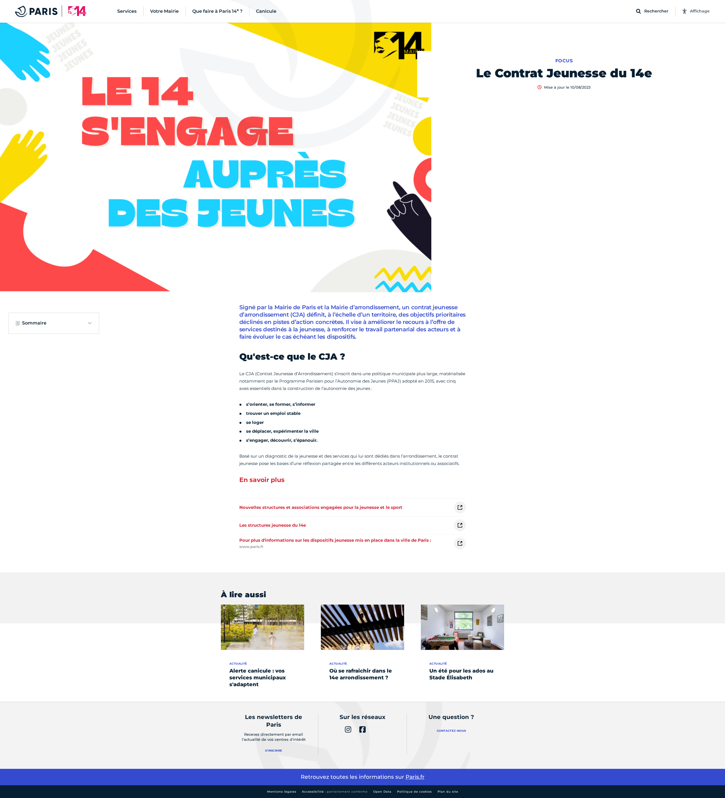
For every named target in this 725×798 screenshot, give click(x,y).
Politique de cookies (414, 791)
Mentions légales (281, 791)
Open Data (382, 791)
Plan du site (448, 791)
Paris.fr (415, 777)
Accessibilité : (335, 791)
